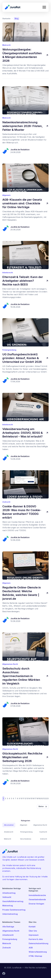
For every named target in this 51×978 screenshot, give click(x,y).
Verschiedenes (25, 839)
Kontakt (32, 926)
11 (23, 798)
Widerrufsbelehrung (37, 952)
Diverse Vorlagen (36, 904)
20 (41, 798)
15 (31, 798)
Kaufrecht (43, 832)
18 (37, 798)
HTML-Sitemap (35, 956)
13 (27, 798)
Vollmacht (6, 897)
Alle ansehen (9, 825)
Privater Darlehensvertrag (13, 910)
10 (21, 798)
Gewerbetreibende (37, 899)
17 (35, 798)
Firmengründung (26, 832)
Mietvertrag (7, 905)
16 (33, 798)
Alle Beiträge (8, 926)
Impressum (34, 935)
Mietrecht (7, 839)
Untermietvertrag (10, 914)
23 (47, 798)
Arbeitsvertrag (8, 893)
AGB (31, 947)
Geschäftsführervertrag (12, 901)
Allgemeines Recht (40, 825)
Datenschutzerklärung (37, 943)
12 (25, 798)
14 (29, 798)
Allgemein (23, 825)
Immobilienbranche (37, 895)
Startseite (6, 19)
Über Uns (33, 931)
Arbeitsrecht (8, 832)
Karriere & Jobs (36, 939)
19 (39, 798)
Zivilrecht (43, 839)
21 (43, 798)
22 (45, 798)
